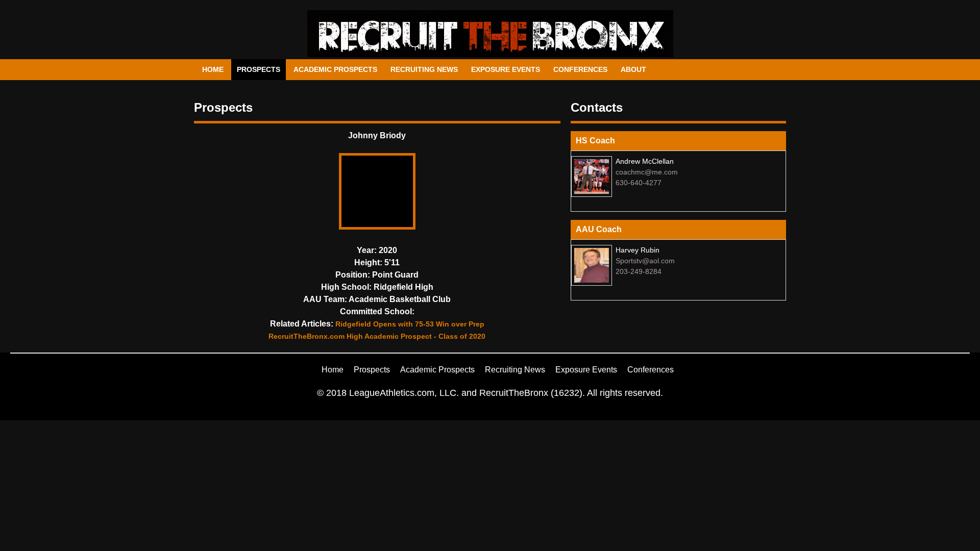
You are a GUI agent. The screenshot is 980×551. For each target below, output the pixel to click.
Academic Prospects (335, 69)
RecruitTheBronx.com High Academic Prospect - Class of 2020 (376, 336)
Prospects (258, 69)
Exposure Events (505, 69)
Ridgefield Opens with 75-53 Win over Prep (409, 324)
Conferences (580, 69)
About (633, 69)
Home (213, 69)
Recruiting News (424, 69)
